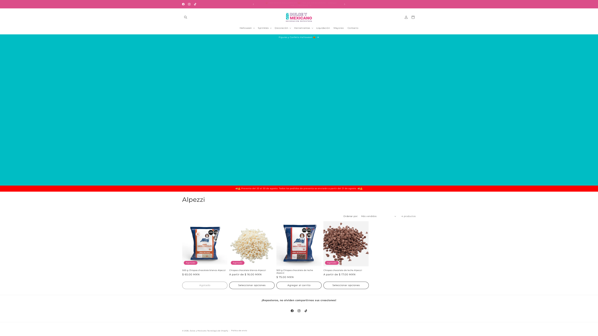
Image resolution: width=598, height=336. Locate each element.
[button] (185, 17)
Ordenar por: (350, 216)
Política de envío (239, 330)
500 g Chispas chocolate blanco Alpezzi (204, 270)
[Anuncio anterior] (253, 4)
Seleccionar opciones (252, 285)
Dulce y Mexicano (198, 331)
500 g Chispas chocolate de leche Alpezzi (294, 271)
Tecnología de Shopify (217, 331)
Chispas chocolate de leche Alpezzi (342, 270)
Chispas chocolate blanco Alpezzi (247, 270)
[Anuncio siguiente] (344, 4)
